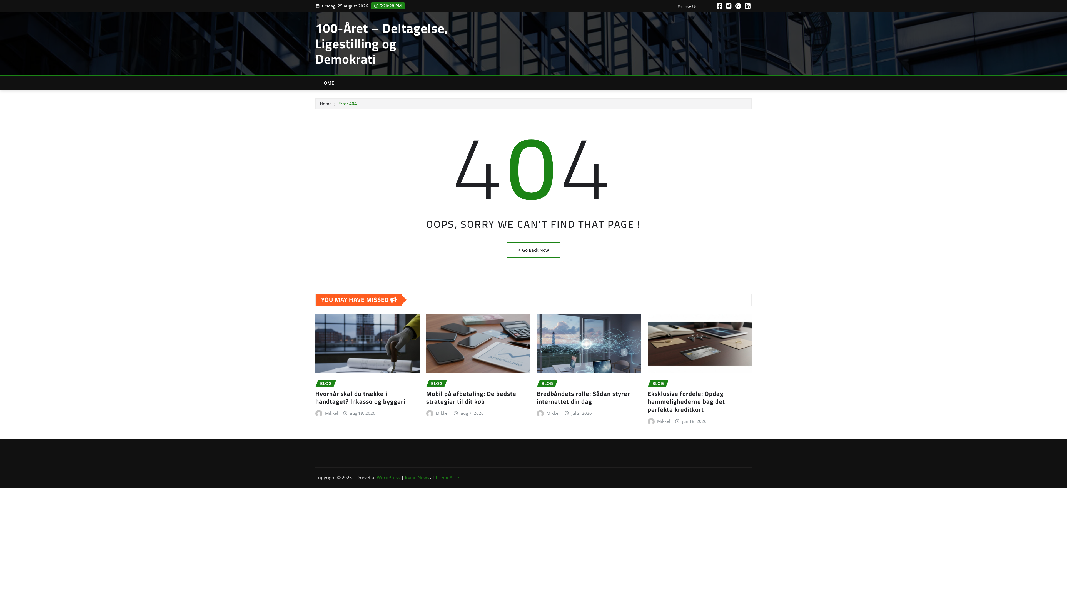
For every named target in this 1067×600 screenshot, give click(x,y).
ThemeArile (447, 477)
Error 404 (347, 103)
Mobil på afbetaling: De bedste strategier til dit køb (471, 398)
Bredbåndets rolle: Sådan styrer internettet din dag (583, 398)
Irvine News (417, 477)
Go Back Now (535, 250)
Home (327, 83)
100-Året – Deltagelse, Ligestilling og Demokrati (381, 43)
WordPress (388, 477)
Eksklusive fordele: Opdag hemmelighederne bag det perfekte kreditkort (686, 401)
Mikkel (331, 413)
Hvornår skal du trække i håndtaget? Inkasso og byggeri (360, 398)
